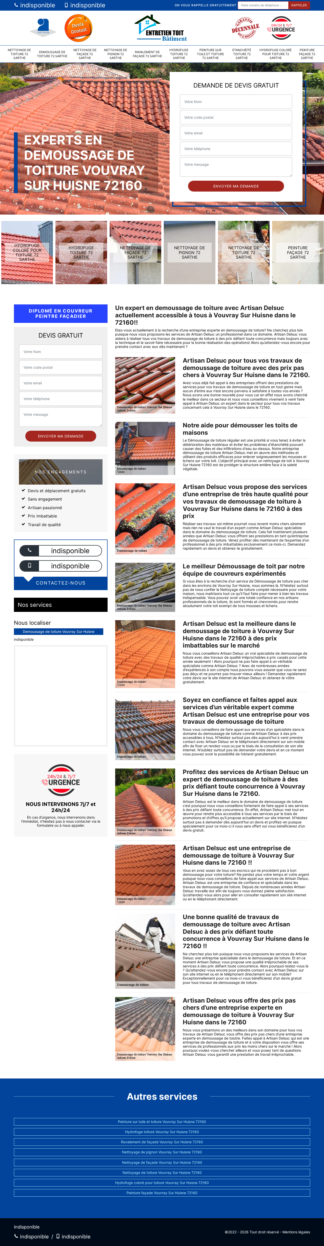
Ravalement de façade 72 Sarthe (147, 54)
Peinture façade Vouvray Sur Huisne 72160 (162, 1193)
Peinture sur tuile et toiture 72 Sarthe (210, 54)
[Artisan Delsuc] (162, 28)
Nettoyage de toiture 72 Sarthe (19, 54)
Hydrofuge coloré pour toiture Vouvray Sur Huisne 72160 (162, 1182)
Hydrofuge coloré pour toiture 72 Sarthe (275, 54)
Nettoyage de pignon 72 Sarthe (115, 54)
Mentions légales (296, 1232)
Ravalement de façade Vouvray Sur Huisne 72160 (162, 1142)
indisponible (36, 5)
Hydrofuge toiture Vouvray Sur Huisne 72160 (162, 1132)
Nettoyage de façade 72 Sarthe (84, 54)
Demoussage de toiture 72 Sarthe (52, 54)
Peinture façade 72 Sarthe (307, 54)
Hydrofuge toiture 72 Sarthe (178, 54)
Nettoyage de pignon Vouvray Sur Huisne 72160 (162, 1152)
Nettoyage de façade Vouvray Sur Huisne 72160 (162, 1162)
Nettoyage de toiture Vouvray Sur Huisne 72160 (162, 1172)
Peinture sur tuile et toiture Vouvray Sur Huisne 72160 (162, 1121)
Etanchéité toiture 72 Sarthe (241, 54)
